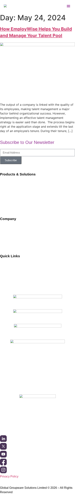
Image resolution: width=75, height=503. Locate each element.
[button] (68, 6)
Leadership (7, 234)
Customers (7, 264)
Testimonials (8, 278)
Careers (5, 240)
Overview (6, 226)
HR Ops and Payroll (13, 196)
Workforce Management (15, 182)
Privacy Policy (9, 476)
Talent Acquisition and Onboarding (22, 189)
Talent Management (12, 203)
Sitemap (5, 285)
